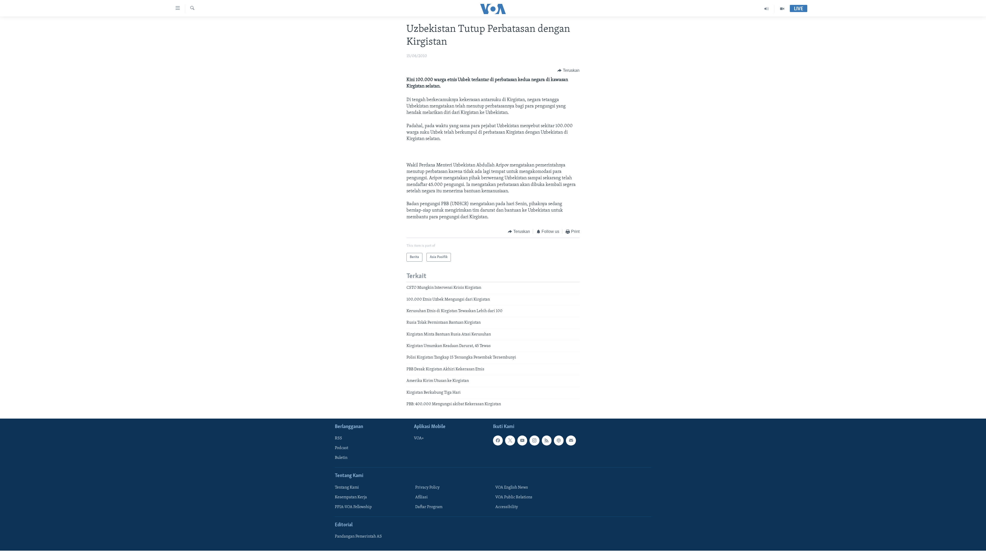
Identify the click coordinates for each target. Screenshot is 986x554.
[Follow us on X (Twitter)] (510, 441)
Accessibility (506, 507)
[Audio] (766, 9)
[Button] (568, 70)
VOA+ (419, 439)
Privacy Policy (427, 488)
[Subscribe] (571, 441)
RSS (338, 439)
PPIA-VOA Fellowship (353, 507)
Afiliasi (421, 497)
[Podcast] (559, 441)
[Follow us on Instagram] (534, 441)
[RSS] (547, 441)
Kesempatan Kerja (351, 497)
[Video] (782, 9)
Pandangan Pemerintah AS (358, 537)
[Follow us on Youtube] (522, 441)
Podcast (341, 448)
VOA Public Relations (513, 497)
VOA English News (511, 488)
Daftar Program (428, 507)
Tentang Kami (347, 488)
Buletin (341, 458)
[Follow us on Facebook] (498, 441)
